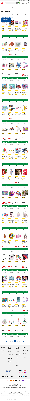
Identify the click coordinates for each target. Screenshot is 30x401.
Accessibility (5, 383)
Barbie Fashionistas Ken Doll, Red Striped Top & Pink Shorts (18, 327)
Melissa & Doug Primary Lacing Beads (18, 263)
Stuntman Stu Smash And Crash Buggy (11, 135)
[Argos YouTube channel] (3, 377)
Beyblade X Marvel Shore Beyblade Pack (11, 29)
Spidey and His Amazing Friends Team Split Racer (5, 221)
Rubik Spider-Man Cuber (24, 263)
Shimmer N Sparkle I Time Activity (25, 93)
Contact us (2, 350)
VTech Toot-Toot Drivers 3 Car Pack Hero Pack (10, 157)
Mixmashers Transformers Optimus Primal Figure (25, 157)
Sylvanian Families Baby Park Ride (4, 29)
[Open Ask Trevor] (19, 3)
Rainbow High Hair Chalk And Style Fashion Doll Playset (4, 242)
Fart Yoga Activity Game (10, 242)
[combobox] (10, 3)
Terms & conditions (15, 384)
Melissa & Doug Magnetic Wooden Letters (4, 306)
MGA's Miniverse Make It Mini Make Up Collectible (11, 327)
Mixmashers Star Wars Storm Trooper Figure (18, 135)
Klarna (16, 359)
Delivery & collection (11, 349)
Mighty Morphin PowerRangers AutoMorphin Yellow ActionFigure (25, 114)
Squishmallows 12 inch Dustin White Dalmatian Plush (11, 263)
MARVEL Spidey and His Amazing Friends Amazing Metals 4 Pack (18, 157)
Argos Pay (17, 357)
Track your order (10, 354)
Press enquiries (25, 353)
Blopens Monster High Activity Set (5, 285)
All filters (25, 14)
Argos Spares (10, 364)
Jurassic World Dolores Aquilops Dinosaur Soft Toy (10, 50)
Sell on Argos (24, 357)
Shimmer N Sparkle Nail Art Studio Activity (5, 114)
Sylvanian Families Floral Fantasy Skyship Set (5, 327)
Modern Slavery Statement (25, 355)
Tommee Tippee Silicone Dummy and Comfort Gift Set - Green (18, 50)
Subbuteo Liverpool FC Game (4, 178)
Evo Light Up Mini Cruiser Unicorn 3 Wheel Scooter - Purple (24, 306)
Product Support (10, 361)
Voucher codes (18, 354)
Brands (12, 14)
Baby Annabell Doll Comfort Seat (24, 221)
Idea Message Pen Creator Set (4, 199)
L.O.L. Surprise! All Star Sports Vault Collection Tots (4, 71)
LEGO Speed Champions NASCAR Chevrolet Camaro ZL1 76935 (11, 114)
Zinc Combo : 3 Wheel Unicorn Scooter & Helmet (25, 71)
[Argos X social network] (7, 377)
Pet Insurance (17, 362)
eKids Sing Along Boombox (10, 199)
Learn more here (7, 371)
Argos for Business (25, 350)
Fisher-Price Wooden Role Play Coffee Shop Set (5, 50)
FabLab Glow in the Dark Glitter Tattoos (25, 285)
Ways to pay (17, 349)
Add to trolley (5, 35)
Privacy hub (9, 383)
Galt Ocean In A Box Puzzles (11, 93)
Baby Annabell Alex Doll (11, 178)
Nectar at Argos (18, 360)
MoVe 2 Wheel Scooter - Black (5, 263)
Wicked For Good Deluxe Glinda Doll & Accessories (18, 29)
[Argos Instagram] (12, 377)
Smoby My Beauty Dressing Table (24, 242)
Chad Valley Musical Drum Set (4, 157)
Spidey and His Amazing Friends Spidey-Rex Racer (17, 199)
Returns (9, 351)
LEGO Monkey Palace (4, 92)
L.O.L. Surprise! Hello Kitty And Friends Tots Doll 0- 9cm (18, 114)
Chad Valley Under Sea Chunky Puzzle (11, 285)
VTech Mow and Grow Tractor (18, 93)
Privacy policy (13, 383)
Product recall (10, 363)
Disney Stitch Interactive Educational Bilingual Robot (18, 71)
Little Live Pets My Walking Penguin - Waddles (17, 306)
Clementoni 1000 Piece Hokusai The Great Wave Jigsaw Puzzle (11, 71)
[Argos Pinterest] (10, 377)
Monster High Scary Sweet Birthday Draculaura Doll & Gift (11, 221)
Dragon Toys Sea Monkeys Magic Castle (25, 327)
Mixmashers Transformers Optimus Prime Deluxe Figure (18, 285)
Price (18, 14)
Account (2, 353)
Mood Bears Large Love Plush (24, 178)
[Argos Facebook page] (5, 377)
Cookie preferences (24, 383)
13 (12, 341)
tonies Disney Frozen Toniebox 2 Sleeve (25, 50)
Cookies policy (18, 383)
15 (17, 341)
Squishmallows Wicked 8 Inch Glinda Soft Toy (18, 221)
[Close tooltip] (10, 19)
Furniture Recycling (18, 363)
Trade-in (17, 365)
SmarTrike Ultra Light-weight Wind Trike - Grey (25, 199)
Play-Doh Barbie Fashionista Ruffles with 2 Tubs (25, 29)
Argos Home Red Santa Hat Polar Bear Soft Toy (18, 178)
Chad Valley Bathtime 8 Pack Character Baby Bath (11, 306)
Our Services (17, 351)
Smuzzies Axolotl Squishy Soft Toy (17, 242)
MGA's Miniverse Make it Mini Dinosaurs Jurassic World (4, 135)
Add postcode (4, 17)
